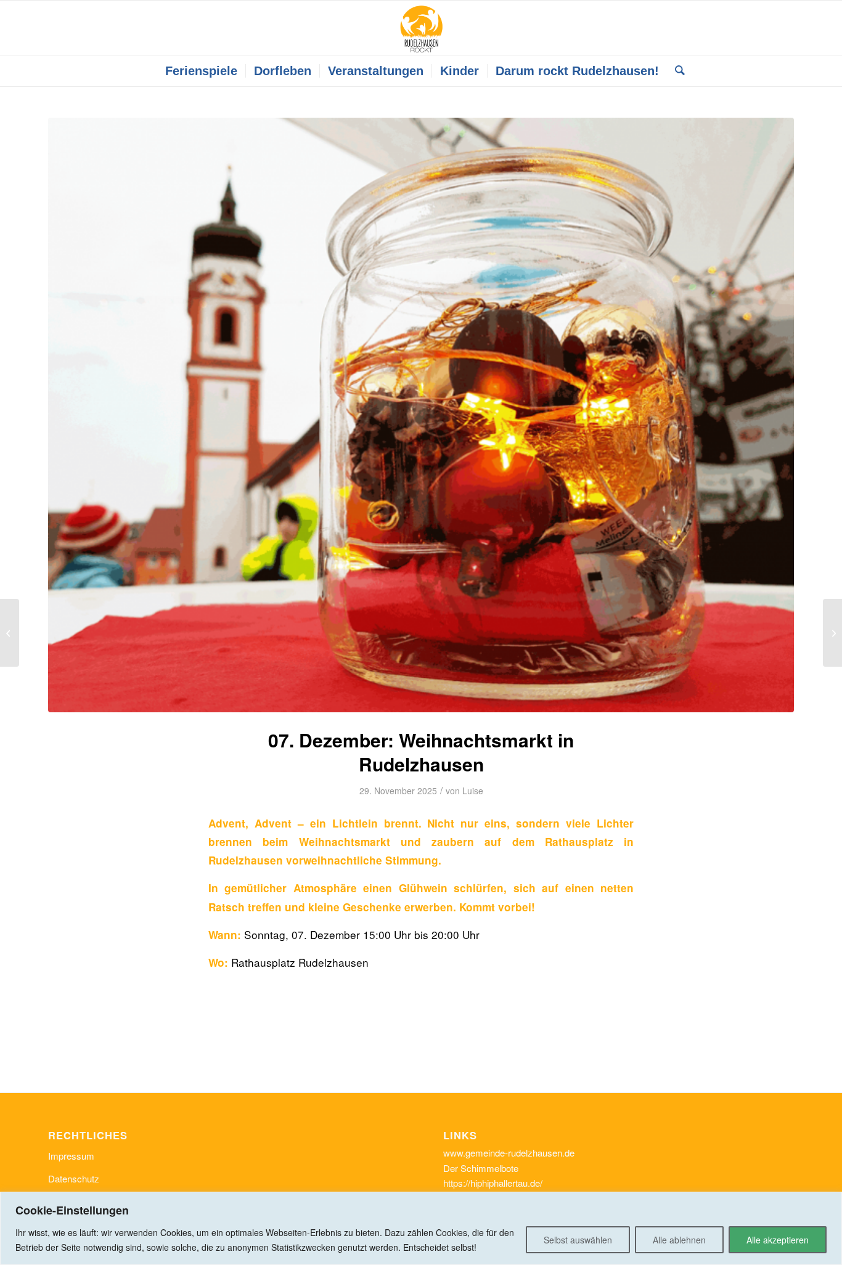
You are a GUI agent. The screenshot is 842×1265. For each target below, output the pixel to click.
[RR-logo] (421, 28)
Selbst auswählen (578, 1240)
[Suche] (676, 70)
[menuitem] (201, 70)
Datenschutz (73, 1178)
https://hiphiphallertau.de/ (492, 1182)
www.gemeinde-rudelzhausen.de (508, 1152)
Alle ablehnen (679, 1240)
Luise (472, 790)
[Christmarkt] (421, 415)
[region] (421, 1228)
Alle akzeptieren (777, 1240)
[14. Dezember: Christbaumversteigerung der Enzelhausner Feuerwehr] (9, 633)
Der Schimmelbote (480, 1167)
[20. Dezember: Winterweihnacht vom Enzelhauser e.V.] (832, 633)
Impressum (71, 1155)
